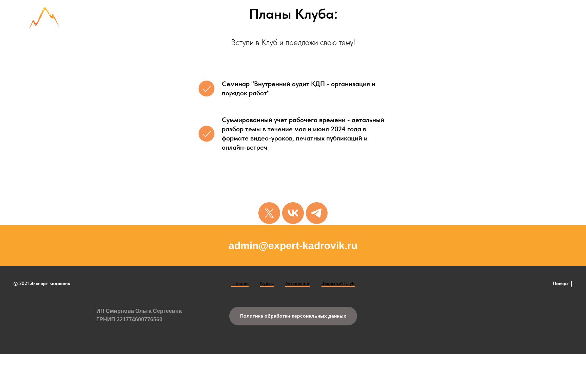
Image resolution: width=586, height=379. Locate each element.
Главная (240, 283)
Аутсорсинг (297, 283)
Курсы (267, 283)
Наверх (560, 283)
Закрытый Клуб (338, 283)
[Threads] (269, 213)
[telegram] (317, 213)
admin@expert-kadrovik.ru (293, 245)
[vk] (293, 213)
